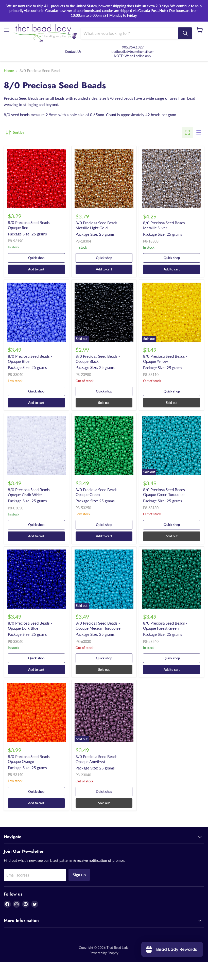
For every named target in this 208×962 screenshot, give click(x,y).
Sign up (79, 874)
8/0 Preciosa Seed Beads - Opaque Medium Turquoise (98, 625)
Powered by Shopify (104, 953)
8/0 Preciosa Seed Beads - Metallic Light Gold (98, 225)
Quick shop (36, 258)
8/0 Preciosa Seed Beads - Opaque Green (98, 492)
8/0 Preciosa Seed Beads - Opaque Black (98, 359)
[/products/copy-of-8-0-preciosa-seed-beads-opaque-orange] (36, 178)
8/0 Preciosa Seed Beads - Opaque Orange (30, 759)
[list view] (198, 132)
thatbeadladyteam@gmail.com (132, 51)
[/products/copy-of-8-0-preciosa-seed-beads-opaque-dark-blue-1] (104, 445)
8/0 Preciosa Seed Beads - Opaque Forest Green (165, 625)
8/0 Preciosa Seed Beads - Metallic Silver (165, 225)
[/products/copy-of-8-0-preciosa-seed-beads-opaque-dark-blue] (171, 579)
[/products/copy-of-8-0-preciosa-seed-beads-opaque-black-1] (36, 579)
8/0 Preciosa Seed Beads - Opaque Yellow (165, 359)
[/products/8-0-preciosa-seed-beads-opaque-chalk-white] (36, 445)
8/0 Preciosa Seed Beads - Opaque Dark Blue (30, 625)
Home (9, 70)
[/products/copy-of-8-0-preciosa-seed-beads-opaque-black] (36, 312)
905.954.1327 (133, 47)
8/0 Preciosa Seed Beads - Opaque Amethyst (98, 759)
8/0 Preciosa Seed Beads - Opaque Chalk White (30, 492)
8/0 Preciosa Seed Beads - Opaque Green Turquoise (165, 492)
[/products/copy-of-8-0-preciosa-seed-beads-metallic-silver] (104, 178)
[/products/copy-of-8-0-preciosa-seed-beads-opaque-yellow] (36, 712)
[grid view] (187, 132)
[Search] (185, 33)
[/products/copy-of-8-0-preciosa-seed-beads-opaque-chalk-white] (171, 178)
